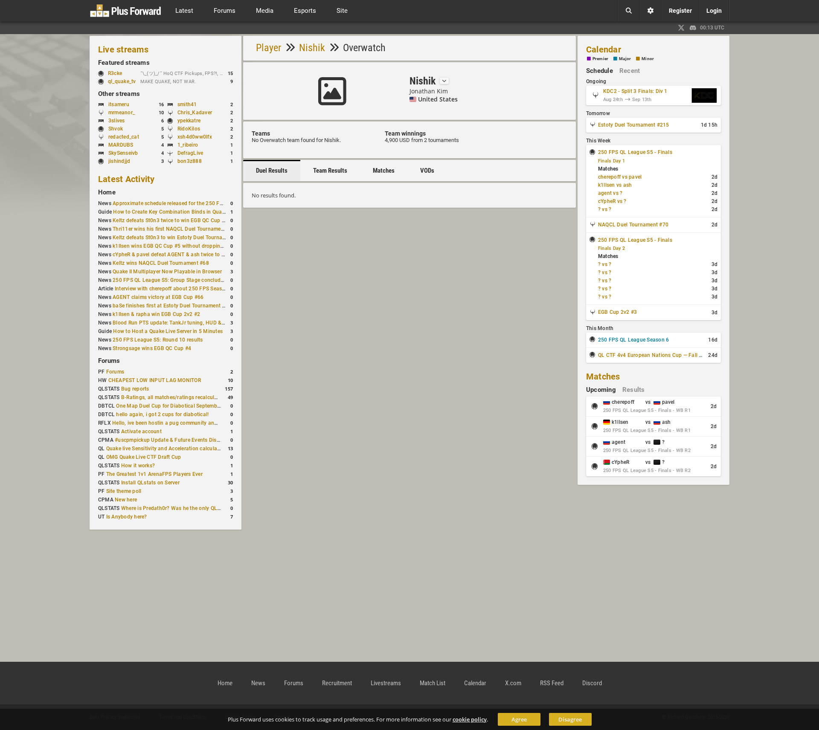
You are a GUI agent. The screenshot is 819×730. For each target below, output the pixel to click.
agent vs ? (610, 193)
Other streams (119, 94)
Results (633, 390)
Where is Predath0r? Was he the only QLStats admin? (185, 508)
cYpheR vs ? (612, 201)
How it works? (138, 466)
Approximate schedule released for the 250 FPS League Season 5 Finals (199, 203)
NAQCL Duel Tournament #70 (633, 225)
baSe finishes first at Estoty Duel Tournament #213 (173, 306)
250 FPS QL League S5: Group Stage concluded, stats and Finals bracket (200, 280)
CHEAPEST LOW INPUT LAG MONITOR (154, 380)
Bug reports (135, 389)
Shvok (115, 129)
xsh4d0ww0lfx (194, 137)
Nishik (312, 48)
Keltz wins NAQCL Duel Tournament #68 (161, 263)
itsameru (118, 104)
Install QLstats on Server (150, 483)
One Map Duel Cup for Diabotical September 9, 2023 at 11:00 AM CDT (200, 406)
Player (268, 48)
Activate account (141, 432)
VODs (427, 170)
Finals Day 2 (611, 248)
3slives (116, 121)
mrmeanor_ (121, 113)
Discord (592, 683)
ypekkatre (188, 121)
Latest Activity (126, 179)
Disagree (570, 719)
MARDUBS (121, 145)
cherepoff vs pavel (620, 177)
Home (107, 192)
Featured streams (124, 63)
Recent (629, 71)
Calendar (603, 49)
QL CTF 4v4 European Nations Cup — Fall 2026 (654, 355)
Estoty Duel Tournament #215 (633, 125)
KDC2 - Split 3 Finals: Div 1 (635, 91)
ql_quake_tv (122, 81)
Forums (109, 361)
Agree (519, 719)
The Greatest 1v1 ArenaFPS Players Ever (154, 474)
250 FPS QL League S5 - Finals (635, 152)
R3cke (115, 73)
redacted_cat (123, 137)
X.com (513, 683)
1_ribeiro (187, 145)
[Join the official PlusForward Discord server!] (693, 27)
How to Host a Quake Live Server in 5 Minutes (168, 331)
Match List (432, 683)
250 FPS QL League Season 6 (633, 340)
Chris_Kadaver (194, 113)
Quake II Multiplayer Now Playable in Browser (167, 272)
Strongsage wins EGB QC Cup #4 (152, 348)
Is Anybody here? (126, 517)
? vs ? (604, 209)
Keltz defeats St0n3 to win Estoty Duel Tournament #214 (180, 237)
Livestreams (386, 683)
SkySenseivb (123, 153)
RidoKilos (188, 129)
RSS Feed (551, 683)
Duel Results (272, 170)
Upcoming (601, 390)
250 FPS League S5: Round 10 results (158, 340)
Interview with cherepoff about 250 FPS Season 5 (173, 289)
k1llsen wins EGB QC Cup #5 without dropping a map (176, 246)
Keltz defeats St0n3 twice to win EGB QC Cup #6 (170, 220)
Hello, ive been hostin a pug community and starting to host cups (190, 423)
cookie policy (470, 719)
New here (126, 500)
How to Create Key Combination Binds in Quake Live (175, 212)
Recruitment (337, 683)
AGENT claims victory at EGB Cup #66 (158, 297)
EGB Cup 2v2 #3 (617, 312)
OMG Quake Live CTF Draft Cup (143, 457)
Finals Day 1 (611, 161)
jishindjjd (119, 161)
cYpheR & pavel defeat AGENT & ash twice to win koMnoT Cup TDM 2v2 (199, 255)
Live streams (123, 49)
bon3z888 (189, 161)
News (258, 683)
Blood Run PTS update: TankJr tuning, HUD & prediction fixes (186, 323)
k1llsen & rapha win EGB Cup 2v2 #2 (156, 314)
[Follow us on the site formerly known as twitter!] (681, 27)
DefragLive (190, 153)
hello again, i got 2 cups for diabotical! (162, 414)
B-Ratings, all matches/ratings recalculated (173, 397)
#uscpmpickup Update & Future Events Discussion (175, 440)
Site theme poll (124, 491)
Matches (384, 170)
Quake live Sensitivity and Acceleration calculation (166, 449)
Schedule (599, 71)
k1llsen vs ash (615, 185)
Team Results (330, 170)
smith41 (187, 104)
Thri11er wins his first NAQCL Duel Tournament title (174, 229)
